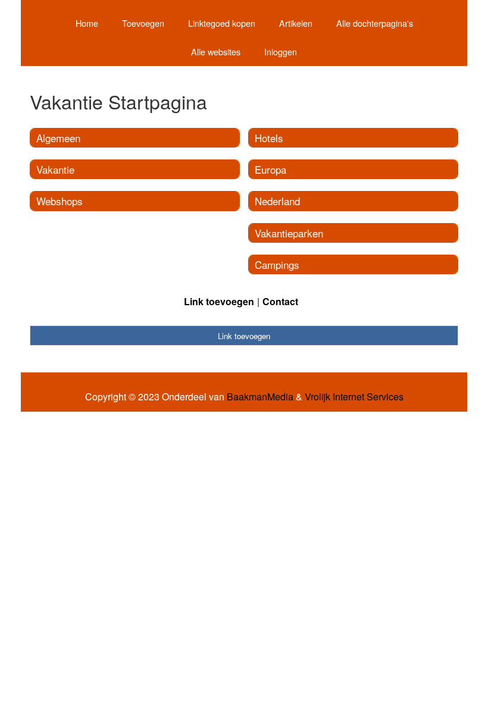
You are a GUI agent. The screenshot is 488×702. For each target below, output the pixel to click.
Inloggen (280, 51)
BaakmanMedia (260, 397)
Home (87, 23)
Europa (270, 169)
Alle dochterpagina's (374, 23)
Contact (280, 301)
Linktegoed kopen (221, 23)
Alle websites (215, 51)
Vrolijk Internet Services (354, 397)
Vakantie (55, 169)
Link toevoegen (219, 301)
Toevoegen (143, 23)
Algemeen (58, 137)
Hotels (269, 137)
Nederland (277, 200)
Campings (277, 264)
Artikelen (295, 23)
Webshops (59, 200)
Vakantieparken (289, 232)
